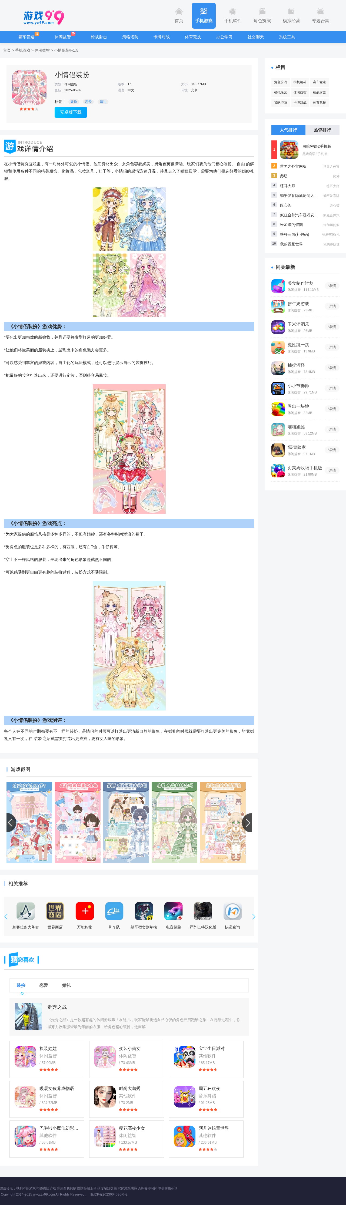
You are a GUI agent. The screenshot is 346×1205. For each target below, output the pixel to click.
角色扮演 (262, 20)
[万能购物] (84, 911)
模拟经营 (291, 20)
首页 (179, 20)
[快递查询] (232, 911)
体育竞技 (193, 37)
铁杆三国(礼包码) (294, 234)
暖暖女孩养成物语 (56, 1088)
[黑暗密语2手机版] (289, 149)
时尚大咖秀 (130, 1088)
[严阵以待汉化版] (203, 911)
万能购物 (84, 927)
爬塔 (284, 176)
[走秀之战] (28, 1016)
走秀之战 (57, 1007)
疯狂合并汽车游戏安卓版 (301, 215)
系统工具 (287, 37)
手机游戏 (203, 20)
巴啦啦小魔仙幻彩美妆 (59, 1128)
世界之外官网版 (293, 166)
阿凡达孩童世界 (214, 1128)
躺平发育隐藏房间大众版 (301, 195)
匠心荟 (285, 205)
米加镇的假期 (291, 225)
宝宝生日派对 (212, 1048)
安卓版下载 (71, 112)
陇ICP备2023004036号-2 (109, 1194)
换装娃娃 (48, 1048)
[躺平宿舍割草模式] (144, 911)
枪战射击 (99, 37)
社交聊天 (256, 37)
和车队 (114, 927)
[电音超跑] (173, 911)
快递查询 (232, 927)
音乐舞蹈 (207, 1095)
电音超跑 (173, 927)
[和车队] (114, 911)
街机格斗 (300, 82)
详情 (332, 286)
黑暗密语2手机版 (316, 146)
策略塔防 (130, 37)
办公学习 (224, 37)
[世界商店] (55, 911)
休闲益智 (63, 37)
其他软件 (207, 1055)
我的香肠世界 (291, 244)
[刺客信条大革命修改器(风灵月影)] (25, 911)
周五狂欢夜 (209, 1088)
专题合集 (320, 20)
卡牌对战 (162, 37)
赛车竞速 (26, 37)
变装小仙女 (130, 1048)
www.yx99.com (44, 1194)
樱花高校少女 (132, 1128)
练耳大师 (287, 186)
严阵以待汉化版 (203, 927)
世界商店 (55, 927)
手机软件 (233, 20)
